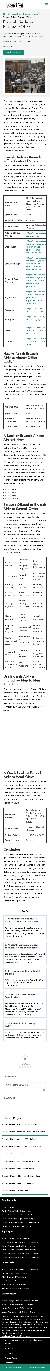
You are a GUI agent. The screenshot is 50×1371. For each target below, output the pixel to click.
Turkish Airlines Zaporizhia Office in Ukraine (19, 1250)
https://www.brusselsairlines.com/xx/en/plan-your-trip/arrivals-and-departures (36, 297)
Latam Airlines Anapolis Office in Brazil (18, 1312)
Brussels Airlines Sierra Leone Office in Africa (20, 1161)
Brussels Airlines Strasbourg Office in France (20, 1124)
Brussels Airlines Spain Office (14, 1154)
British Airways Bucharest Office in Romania (20, 1242)
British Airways (8, 1207)
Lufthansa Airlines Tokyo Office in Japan (19, 1219)
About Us (9, 1348)
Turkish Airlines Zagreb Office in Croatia (18, 1246)
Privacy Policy (11, 1358)
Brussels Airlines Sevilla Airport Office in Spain (21, 1176)
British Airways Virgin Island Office (16, 1238)
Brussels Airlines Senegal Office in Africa (18, 1183)
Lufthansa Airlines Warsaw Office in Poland (20, 1253)
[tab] (46, 5)
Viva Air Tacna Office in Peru (14, 1281)
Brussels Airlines (30, 14)
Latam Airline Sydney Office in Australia (18, 1308)
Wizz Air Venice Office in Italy (14, 1277)
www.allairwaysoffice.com (23, 1340)
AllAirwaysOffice (13, 14)
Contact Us (9, 1363)
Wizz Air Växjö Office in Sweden (15, 1273)
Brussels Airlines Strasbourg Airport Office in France (23, 1132)
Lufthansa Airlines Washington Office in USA (20, 1257)
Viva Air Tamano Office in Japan (15, 1288)
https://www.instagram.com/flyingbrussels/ (36, 319)
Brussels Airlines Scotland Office (15, 1191)
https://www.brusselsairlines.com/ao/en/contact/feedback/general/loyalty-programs (36, 281)
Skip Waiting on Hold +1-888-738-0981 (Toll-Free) (25, 1367)
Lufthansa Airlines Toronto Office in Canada (20, 1222)
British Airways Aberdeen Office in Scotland (20, 1301)
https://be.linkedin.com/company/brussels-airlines (36, 330)
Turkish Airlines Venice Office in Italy (16, 1211)
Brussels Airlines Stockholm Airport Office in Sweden (23, 1147)
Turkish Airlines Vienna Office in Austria (18, 1215)
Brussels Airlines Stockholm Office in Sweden (20, 1139)
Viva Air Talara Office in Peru (14, 1285)
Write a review (13, 52)
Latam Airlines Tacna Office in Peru (16, 1226)
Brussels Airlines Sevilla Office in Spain (18, 1169)
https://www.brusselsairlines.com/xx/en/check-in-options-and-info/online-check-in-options (36, 247)
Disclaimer (9, 1353)
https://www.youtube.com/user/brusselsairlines (36, 341)
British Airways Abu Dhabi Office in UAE (18, 1304)
